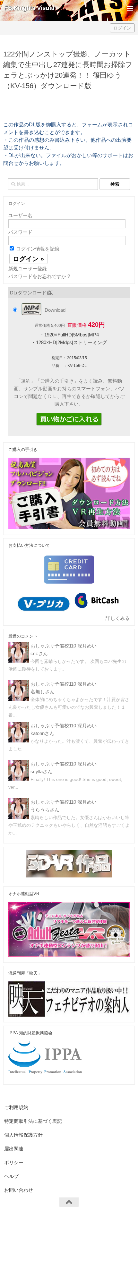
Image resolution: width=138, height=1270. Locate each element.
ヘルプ (11, 1176)
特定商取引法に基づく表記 (33, 1121)
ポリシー (13, 1162)
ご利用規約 (16, 1107)
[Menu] (130, 8)
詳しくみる (118, 618)
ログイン (122, 27)
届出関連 (13, 1148)
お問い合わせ (18, 1190)
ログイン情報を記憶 (37, 248)
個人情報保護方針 (23, 1135)
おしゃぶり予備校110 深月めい (63, 645)
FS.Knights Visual (29, 7)
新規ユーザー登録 (27, 268)
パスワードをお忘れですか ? (39, 276)
